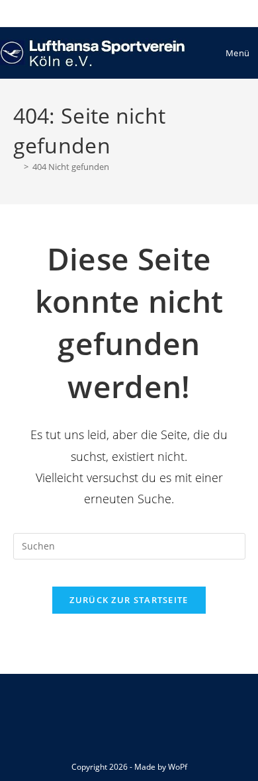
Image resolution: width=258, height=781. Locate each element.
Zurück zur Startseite (128, 600)
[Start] (16, 167)
